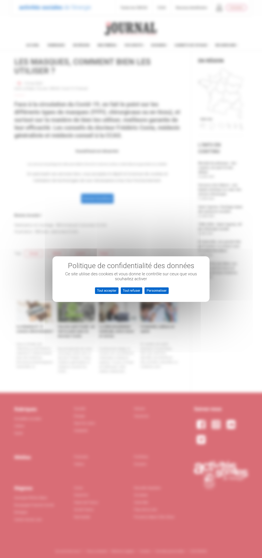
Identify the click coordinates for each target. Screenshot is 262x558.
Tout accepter (106, 291)
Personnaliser (157, 291)
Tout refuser (131, 291)
